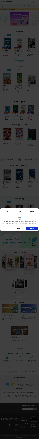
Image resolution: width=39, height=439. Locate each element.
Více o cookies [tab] (32, 211)
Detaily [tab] (19, 211)
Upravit (18, 228)
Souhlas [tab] (6, 211)
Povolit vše (32, 228)
